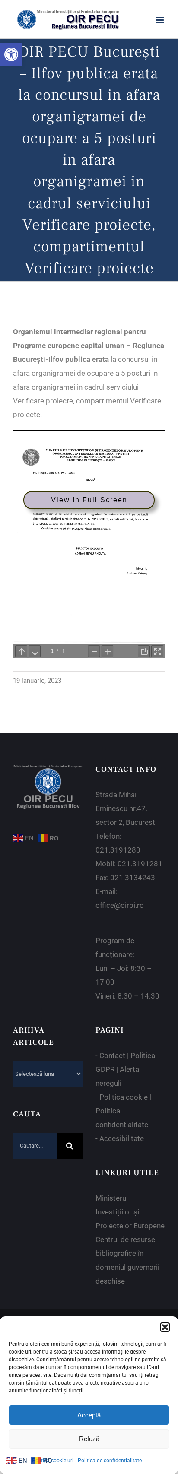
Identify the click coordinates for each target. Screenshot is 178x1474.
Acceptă (89, 1415)
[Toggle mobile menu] (160, 20)
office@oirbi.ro (119, 905)
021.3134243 (132, 877)
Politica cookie (123, 1097)
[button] (11, 54)
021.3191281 (140, 863)
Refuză (89, 1438)
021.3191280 (117, 850)
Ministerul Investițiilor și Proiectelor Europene (130, 1212)
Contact (112, 1055)
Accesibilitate (121, 1138)
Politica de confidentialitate (110, 1461)
